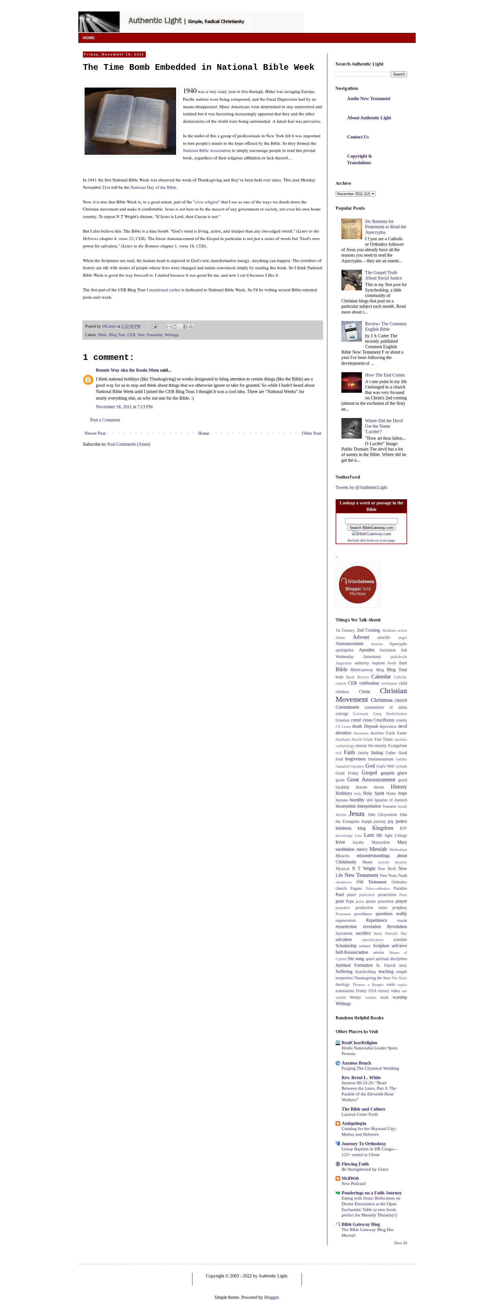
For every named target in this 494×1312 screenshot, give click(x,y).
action (402, 631)
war (404, 991)
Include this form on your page (371, 540)
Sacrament (344, 933)
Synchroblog (365, 971)
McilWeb (350, 1178)
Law (358, 836)
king (362, 828)
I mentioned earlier (164, 289)
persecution (387, 894)
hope (402, 793)
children (342, 691)
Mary (402, 842)
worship (400, 997)
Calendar (381, 676)
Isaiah (402, 806)
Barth (392, 663)
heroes (379, 787)
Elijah (368, 740)
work (384, 997)
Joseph (366, 821)
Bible (102, 334)
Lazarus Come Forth (360, 1114)
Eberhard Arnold (349, 740)
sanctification (372, 940)
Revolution (397, 926)
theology (343, 984)
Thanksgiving (365, 978)
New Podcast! (354, 1183)
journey (380, 821)
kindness (343, 828)
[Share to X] (180, 327)
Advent (361, 637)
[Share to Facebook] (185, 327)
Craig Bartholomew (390, 714)
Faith (349, 752)
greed (402, 780)
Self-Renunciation (352, 952)
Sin (351, 958)
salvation (344, 939)
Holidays (344, 793)
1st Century (345, 630)
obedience (344, 882)
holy (357, 794)
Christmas (382, 700)
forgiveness (355, 758)
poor (340, 901)
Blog (380, 669)
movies (383, 862)
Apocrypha (398, 643)
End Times (384, 739)
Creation (342, 720)
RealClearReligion (359, 1042)
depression (388, 726)
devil (402, 726)
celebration (369, 683)
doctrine (377, 733)
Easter (402, 733)
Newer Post (94, 433)
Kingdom (382, 828)
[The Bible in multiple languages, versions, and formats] (371, 533)
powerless (386, 901)
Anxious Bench (356, 1063)
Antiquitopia (354, 1123)
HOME (89, 37)
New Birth (387, 868)
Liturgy (401, 835)
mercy (362, 849)
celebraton (389, 683)
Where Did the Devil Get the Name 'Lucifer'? (384, 426)
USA (372, 990)
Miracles (342, 855)
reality (401, 913)
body (340, 677)
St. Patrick (386, 965)
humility (357, 799)
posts (360, 901)
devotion (343, 732)
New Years (388, 875)
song (359, 958)
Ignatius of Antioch (391, 800)
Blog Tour (117, 334)
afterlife (383, 637)
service (378, 952)
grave (340, 780)
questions (384, 913)
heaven (361, 787)
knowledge (344, 836)
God (370, 766)
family (363, 752)
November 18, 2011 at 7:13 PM (124, 406)
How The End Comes (385, 374)
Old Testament (371, 881)
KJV (403, 828)
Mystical (342, 868)
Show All (400, 1243)
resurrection (346, 926)
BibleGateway (361, 669)
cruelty (401, 720)
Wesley (355, 997)
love (340, 842)
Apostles (367, 649)
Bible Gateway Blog (361, 1224)
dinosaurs (361, 733)
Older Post (311, 433)
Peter (403, 895)
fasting (377, 752)
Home (203, 433)
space (370, 958)
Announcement (349, 643)
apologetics (345, 650)
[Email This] (169, 327)
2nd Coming (368, 630)
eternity (381, 745)
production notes (371, 907)
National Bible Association (207, 150)
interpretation (369, 806)
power (371, 901)
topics (402, 985)
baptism (378, 663)
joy (391, 821)
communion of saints (385, 707)
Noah (403, 875)
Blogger (271, 1297)
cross (367, 720)
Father (391, 752)
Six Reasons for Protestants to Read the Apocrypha (385, 227)
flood (403, 752)
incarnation (346, 806)
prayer (401, 901)
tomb (391, 984)
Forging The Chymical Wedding (370, 1068)
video (395, 990)
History (399, 787)
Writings (171, 334)
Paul (340, 894)
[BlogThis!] (174, 327)
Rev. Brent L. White (361, 1077)
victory (383, 990)
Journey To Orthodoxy (364, 1143)
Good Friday (347, 773)
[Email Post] (154, 326)
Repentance (376, 920)
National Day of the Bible (153, 187)
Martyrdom (381, 842)
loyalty (358, 842)
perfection (367, 895)
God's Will (385, 766)
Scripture (381, 945)
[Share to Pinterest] (191, 327)
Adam (340, 638)
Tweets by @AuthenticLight (361, 487)
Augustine (344, 663)
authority (361, 663)
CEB (140, 238)
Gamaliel (343, 766)
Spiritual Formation (354, 965)
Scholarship (346, 945)
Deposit (371, 726)
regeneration (346, 920)
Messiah (378, 849)
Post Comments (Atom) (128, 444)
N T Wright (363, 868)
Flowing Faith (355, 1164)
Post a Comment (105, 419)
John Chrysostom (382, 814)
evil (339, 753)
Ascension (387, 650)
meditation (345, 849)
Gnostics (357, 766)
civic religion (206, 202)
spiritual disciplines (391, 958)
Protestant (343, 914)
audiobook (398, 657)
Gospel (369, 773)
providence (363, 913)
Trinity (361, 990)
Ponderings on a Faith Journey (372, 1192)
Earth (390, 733)
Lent (369, 835)
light (388, 835)
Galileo (401, 759)
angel (403, 638)
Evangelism (397, 745)
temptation (344, 978)
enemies (401, 740)
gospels (387, 772)
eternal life (364, 745)
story (403, 965)
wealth (341, 998)
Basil (403, 663)
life (379, 835)
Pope (350, 901)
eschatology (345, 746)
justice (401, 821)
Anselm (377, 644)
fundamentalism (381, 759)
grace (402, 772)
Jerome (341, 815)
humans (342, 800)
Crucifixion (384, 720)
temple (401, 971)
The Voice (399, 978)
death (357, 726)
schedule (400, 939)
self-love (399, 945)
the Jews (384, 978)
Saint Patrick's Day (390, 934)
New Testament (150, 334)
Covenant (360, 714)
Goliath (401, 766)
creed (356, 720)
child (403, 683)
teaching (386, 971)
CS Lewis (343, 727)
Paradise (400, 888)
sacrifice (363, 933)
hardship (342, 787)
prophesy (400, 907)
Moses (367, 862)
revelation (372, 926)
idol (369, 800)
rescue (402, 920)
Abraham (389, 631)
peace (351, 894)
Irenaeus (389, 806)
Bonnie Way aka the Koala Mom (127, 370)
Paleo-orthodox (378, 889)
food (339, 759)
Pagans (356, 888)
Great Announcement (371, 779)
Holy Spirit (373, 793)
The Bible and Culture (363, 1109)
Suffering (344, 971)
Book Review (357, 677)
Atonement (372, 656)
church (401, 700)
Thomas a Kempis (368, 985)
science (364, 946)
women (371, 998)
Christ (364, 691)
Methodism (398, 850)
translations (345, 990)
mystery (401, 862)
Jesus (356, 813)
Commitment (347, 707)
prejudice (343, 908)
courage (342, 713)
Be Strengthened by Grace (365, 1169)
